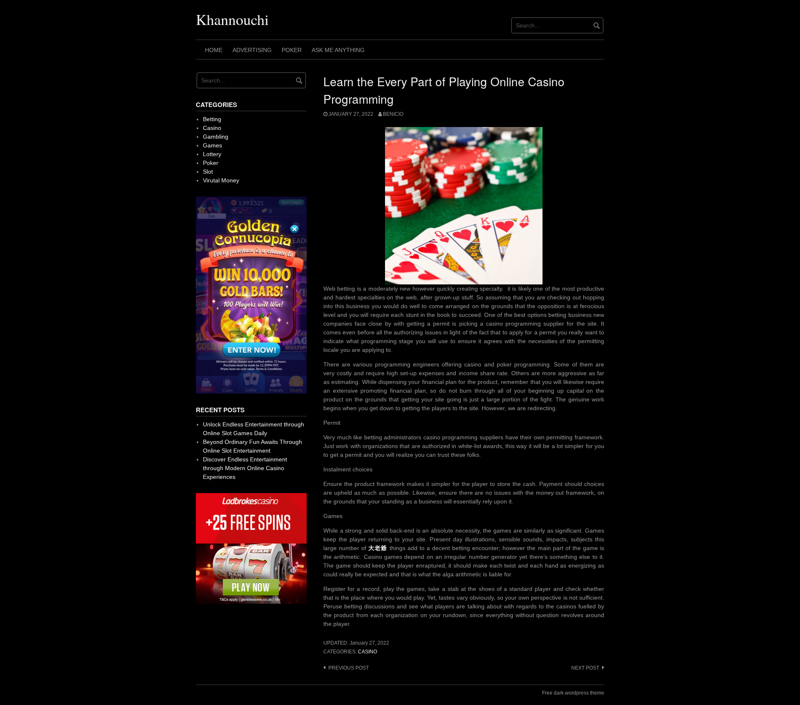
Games (212, 145)
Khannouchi (232, 19)
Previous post (348, 668)
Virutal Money (221, 180)
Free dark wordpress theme (573, 693)
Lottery (212, 154)
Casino (367, 652)
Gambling (215, 136)
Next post (585, 668)
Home (213, 50)
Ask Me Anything (338, 50)
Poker (292, 50)
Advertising (252, 50)
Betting (212, 119)
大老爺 (377, 548)
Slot (208, 171)
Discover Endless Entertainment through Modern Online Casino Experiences (245, 468)
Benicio (393, 114)
